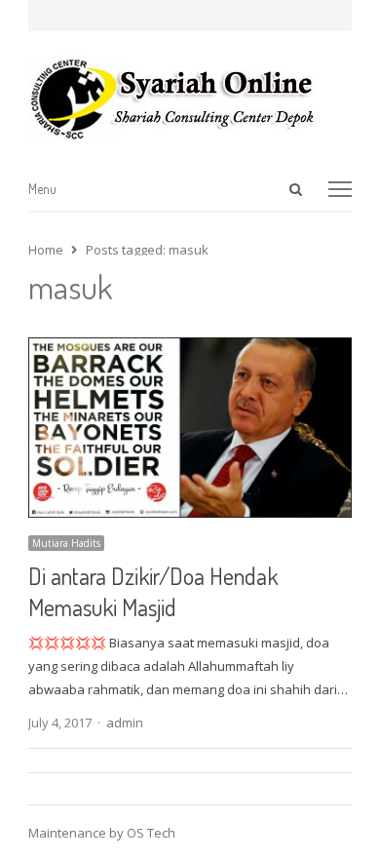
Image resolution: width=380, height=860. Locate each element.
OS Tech (151, 832)
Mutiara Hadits (66, 543)
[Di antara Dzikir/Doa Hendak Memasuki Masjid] (190, 349)
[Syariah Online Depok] (190, 98)
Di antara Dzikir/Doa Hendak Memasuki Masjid (153, 591)
